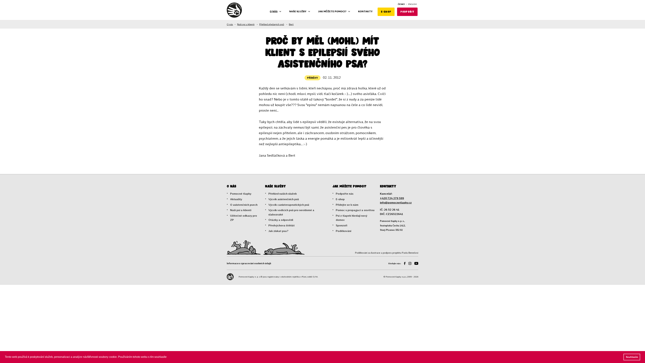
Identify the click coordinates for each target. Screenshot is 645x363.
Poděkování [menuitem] (343, 230)
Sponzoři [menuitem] (341, 225)
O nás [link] (230, 24)
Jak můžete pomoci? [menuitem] (332, 11)
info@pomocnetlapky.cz (396, 202)
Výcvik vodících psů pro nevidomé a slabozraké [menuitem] (291, 212)
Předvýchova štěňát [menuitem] (281, 225)
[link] (234, 10)
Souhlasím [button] (632, 357)
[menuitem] (403, 264)
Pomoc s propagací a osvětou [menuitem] (355, 210)
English (412, 4)
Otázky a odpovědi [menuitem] (280, 219)
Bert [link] (291, 24)
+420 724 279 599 (392, 198)
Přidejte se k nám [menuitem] (347, 204)
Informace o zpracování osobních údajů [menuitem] (249, 263)
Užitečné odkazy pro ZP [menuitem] (243, 217)
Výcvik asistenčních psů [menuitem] (283, 199)
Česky (401, 4)
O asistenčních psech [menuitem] (243, 204)
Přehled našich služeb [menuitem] (282, 193)
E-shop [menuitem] (386, 11)
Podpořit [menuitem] (407, 11)
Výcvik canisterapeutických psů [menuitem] (288, 204)
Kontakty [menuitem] (365, 11)
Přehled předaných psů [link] (271, 24)
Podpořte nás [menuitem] (344, 193)
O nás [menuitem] (273, 11)
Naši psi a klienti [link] (245, 24)
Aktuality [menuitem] (236, 199)
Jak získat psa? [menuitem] (278, 230)
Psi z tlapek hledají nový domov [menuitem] (351, 217)
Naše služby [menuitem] (297, 11)
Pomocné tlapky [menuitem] (240, 193)
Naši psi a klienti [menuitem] (240, 210)
